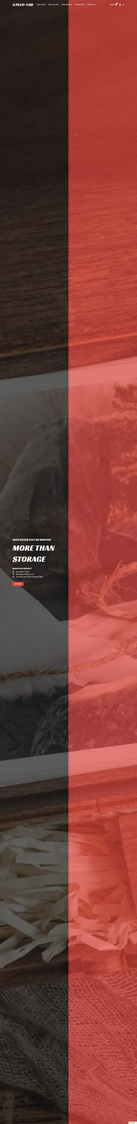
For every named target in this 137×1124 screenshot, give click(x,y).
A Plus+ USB (23, 4)
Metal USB (91, 4)
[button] (123, 5)
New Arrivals (67, 4)
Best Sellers (53, 4)
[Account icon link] (120, 4)
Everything (41, 4)
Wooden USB (79, 4)
